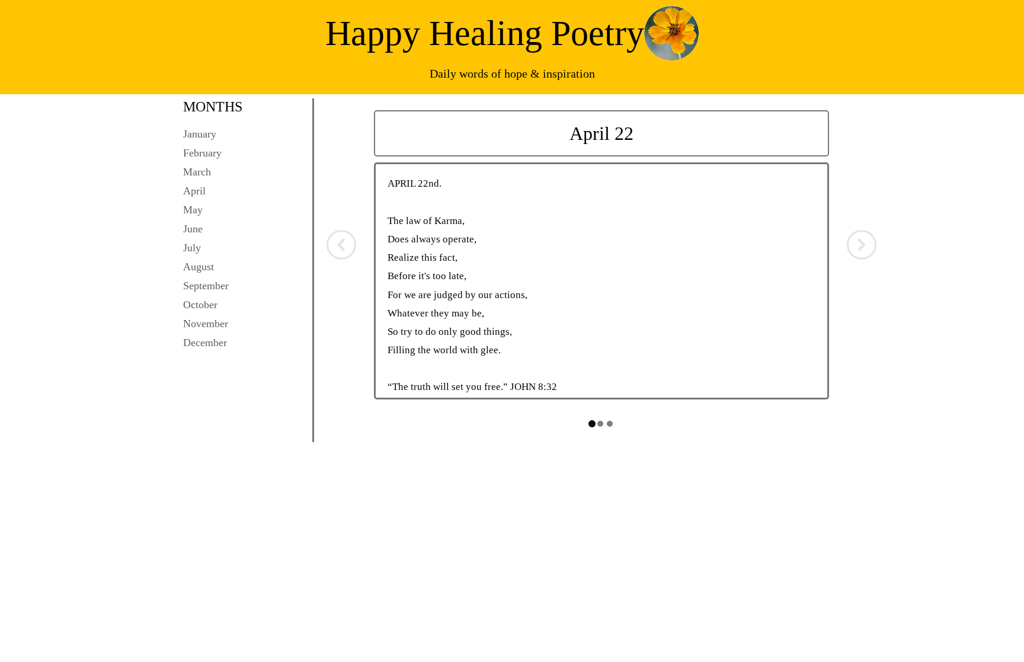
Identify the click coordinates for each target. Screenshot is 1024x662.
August (198, 267)
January (199, 134)
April (194, 191)
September (206, 286)
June (193, 229)
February (202, 153)
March (197, 172)
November (205, 324)
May (193, 210)
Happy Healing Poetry (484, 33)
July (192, 248)
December (205, 342)
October (200, 305)
